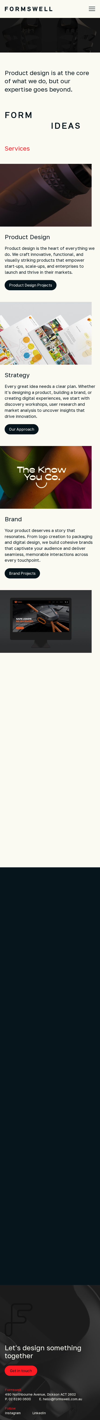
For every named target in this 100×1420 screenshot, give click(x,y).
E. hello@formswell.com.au (60, 1399)
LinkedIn (39, 1413)
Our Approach (21, 429)
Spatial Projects (24, 1261)
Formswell (13, 1390)
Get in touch (21, 1370)
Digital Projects (22, 705)
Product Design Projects (30, 285)
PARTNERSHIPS (50, 126)
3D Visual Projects (25, 843)
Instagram (13, 1413)
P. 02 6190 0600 (18, 1399)
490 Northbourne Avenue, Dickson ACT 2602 (40, 1394)
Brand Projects (22, 573)
